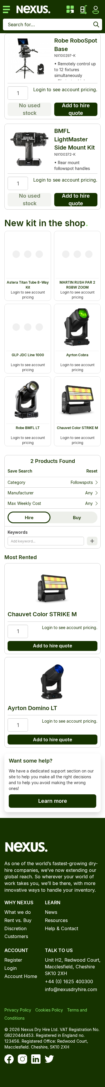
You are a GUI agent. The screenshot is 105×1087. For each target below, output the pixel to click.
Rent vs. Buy (18, 920)
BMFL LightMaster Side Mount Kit (74, 139)
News (51, 912)
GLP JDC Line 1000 (28, 355)
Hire (29, 517)
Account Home (20, 976)
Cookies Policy (49, 1009)
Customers (16, 936)
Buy (77, 517)
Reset (91, 470)
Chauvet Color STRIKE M (77, 428)
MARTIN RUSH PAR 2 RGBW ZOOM (77, 284)
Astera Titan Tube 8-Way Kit (28, 284)
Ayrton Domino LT (32, 708)
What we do (17, 912)
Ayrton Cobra (77, 355)
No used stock (29, 109)
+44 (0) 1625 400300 (69, 981)
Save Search (20, 470)
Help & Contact (61, 928)
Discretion (15, 928)
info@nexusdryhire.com (71, 989)
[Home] (33, 9)
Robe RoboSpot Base (75, 44)
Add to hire (39, 236)
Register (13, 960)
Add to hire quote (76, 109)
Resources (56, 920)
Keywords (18, 532)
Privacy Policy (17, 1009)
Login (39, 89)
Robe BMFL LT (28, 428)
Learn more (52, 801)
